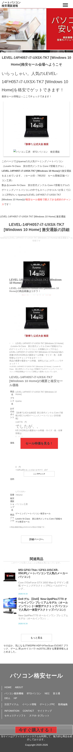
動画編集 (63, 704)
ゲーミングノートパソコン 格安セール (33, 513)
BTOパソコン (34, 693)
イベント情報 (29, 704)
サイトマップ (45, 710)
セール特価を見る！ (39, 443)
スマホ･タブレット (39, 715)
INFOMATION (11, 710)
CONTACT (28, 710)
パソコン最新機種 (13, 693)
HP (15, 698)
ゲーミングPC (47, 704)
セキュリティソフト (15, 715)
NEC (47, 693)
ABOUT (19, 687)
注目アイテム (11, 704)
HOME (8, 687)
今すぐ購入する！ (36, 729)
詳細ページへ (36, 539)
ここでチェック (39, 474)
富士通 (56, 693)
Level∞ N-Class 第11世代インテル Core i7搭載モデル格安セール (38, 520)
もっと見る (36, 637)
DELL (7, 698)
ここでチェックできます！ (37, 96)
